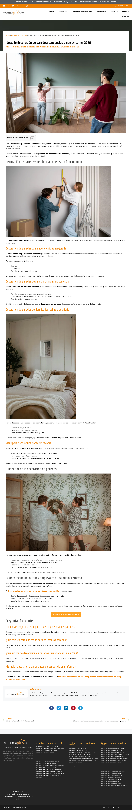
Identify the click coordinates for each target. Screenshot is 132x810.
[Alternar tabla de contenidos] (31, 138)
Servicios (63, 12)
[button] (51, 708)
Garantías (101, 12)
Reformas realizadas (82, 12)
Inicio (51, 12)
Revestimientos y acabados (29, 47)
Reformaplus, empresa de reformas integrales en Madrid (33, 591)
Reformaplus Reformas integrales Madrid (17, 748)
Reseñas (114, 12)
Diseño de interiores (19, 35)
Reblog (125, 12)
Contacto (124, 17)
